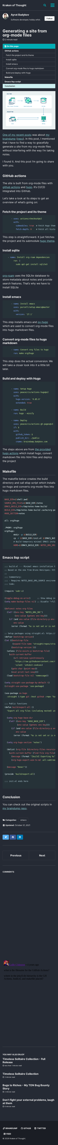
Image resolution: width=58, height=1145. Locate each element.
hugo (29, 187)
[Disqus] (29, 915)
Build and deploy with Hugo (18, 73)
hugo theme (47, 240)
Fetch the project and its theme (20, 55)
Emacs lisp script (13, 81)
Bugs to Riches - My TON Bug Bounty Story (26, 1087)
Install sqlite (11, 59)
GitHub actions (12, 51)
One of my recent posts (17, 134)
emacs (23, 820)
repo (20, 138)
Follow (50, 18)
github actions (11, 187)
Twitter (41, 1128)
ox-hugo (43, 322)
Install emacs (12, 64)
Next (42, 855)
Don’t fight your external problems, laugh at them (28, 1101)
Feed (8, 1134)
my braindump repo (15, 808)
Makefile (9, 77)
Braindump (11, 1128)
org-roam (8, 275)
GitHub (27, 1128)
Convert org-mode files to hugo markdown (25, 68)
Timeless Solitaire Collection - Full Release (24, 1060)
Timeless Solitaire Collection (21, 1073)
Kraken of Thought (14, 5)
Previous (15, 855)
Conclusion (10, 86)
